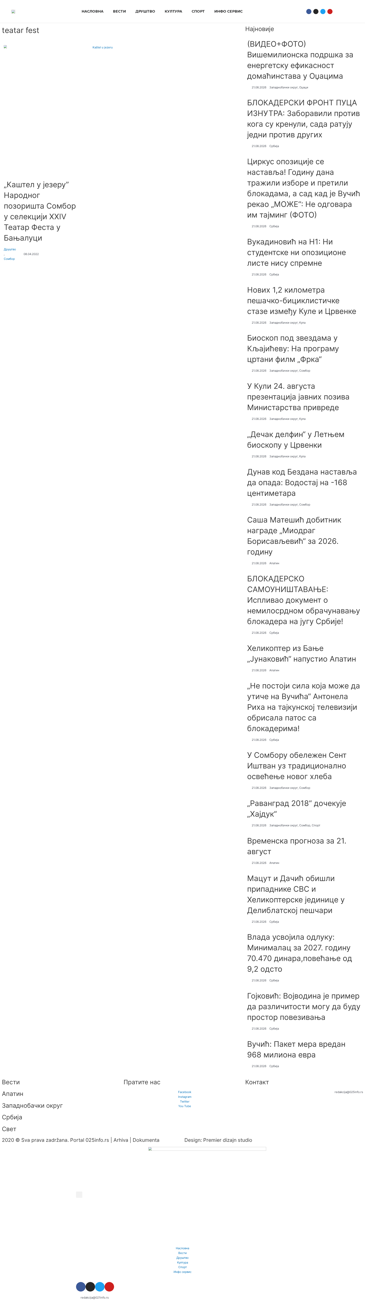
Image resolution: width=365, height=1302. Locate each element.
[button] (339, 11)
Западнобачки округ (32, 1105)
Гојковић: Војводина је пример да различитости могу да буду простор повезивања (303, 1006)
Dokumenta (146, 1140)
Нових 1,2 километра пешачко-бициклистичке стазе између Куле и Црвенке (301, 300)
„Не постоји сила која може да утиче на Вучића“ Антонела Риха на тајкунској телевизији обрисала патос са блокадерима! (303, 707)
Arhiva (120, 1140)
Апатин (12, 1093)
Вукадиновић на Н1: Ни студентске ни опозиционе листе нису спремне (296, 252)
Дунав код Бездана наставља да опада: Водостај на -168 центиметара (302, 482)
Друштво (10, 249)
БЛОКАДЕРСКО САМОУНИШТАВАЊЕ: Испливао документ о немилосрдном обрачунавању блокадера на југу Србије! (303, 600)
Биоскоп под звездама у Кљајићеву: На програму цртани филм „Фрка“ (293, 348)
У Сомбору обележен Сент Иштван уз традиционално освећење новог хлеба (297, 765)
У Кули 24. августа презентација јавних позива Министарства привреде (298, 396)
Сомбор (9, 259)
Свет (9, 1129)
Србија (12, 1117)
